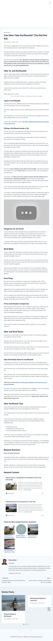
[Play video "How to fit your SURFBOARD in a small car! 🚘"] (26, 212)
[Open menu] (50, 3)
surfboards (7, 32)
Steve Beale (8, 42)
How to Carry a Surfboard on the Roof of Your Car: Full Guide (40, 580)
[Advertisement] (26, 16)
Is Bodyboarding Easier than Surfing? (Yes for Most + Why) (13, 580)
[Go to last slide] (4, 609)
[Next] (49, 609)
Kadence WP (39, 636)
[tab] (23, 624)
